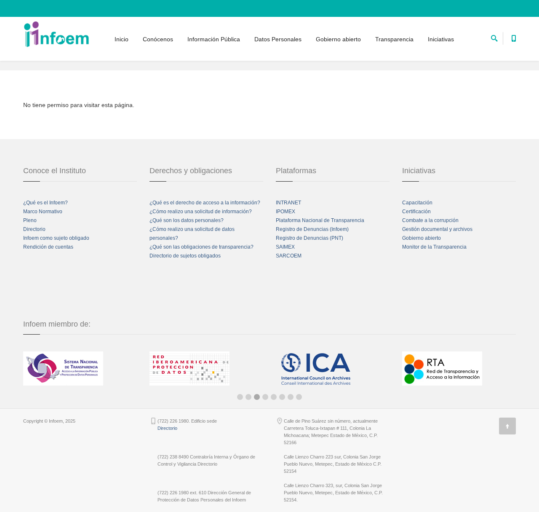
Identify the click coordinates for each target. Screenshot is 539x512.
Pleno (30, 220)
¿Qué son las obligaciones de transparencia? (201, 247)
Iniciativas (441, 39)
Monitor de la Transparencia (434, 247)
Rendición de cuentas (48, 247)
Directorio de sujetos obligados (185, 256)
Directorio (34, 229)
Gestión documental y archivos (437, 229)
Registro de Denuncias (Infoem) (312, 229)
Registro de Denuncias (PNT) (309, 238)
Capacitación (417, 203)
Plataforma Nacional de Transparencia (320, 220)
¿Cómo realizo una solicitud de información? (200, 211)
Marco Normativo (42, 211)
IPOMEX (285, 211)
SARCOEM (289, 256)
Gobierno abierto (338, 39)
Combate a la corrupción (430, 220)
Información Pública (213, 39)
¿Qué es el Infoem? (45, 203)
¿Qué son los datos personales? (186, 220)
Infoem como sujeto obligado (56, 238)
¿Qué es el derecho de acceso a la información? (204, 203)
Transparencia (394, 39)
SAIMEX (285, 247)
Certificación (416, 211)
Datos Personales (278, 39)
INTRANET (288, 203)
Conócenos (158, 39)
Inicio (121, 39)
